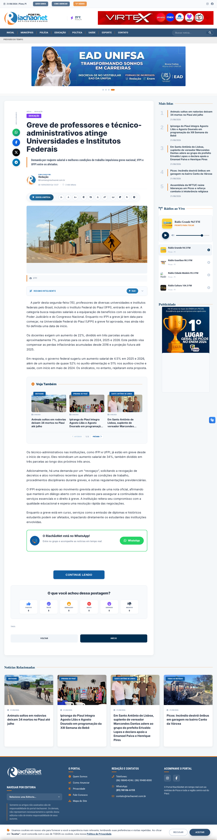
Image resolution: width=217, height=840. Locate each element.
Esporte (107, 32)
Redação (43, 176)
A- (61, 197)
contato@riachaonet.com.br (53, 180)
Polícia (44, 32)
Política (77, 32)
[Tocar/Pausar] (165, 235)
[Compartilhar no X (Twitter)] (16, 152)
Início (29, 112)
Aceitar (199, 832)
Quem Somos (40, 4)
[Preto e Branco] (91, 197)
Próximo (96, 437)
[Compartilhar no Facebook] (16, 142)
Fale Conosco (80, 795)
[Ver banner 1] (103, 90)
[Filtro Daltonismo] (120, 197)
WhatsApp (134, 540)
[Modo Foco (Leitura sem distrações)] (113, 197)
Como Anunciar (61, 4)
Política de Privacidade (99, 834)
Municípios (27, 32)
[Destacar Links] (105, 197)
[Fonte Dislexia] (98, 197)
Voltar (44, 638)
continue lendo (78, 574)
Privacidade (79, 788)
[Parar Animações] (134, 197)
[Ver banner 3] (109, 90)
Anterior (78, 437)
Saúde (91, 32)
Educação (60, 32)
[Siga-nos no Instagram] (207, 4)
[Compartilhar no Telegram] (16, 162)
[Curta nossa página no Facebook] (212, 4)
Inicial (10, 32)
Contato (123, 32)
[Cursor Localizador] (127, 197)
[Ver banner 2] (106, 90)
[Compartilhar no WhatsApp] (16, 132)
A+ (75, 197)
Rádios (82, 4)
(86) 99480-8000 (143, 780)
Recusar (178, 832)
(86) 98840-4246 (124, 780)
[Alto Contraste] (84, 197)
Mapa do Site (80, 801)
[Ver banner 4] (113, 90)
